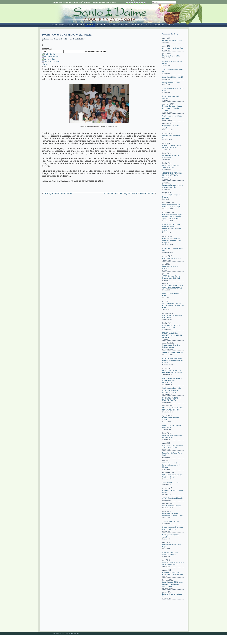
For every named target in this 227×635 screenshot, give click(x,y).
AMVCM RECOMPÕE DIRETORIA (172, 353)
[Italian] (139, 3)
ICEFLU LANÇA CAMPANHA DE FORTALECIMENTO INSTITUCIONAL (172, 380)
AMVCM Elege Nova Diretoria (172, 498)
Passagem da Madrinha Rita (172, 40)
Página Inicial (58, 25)
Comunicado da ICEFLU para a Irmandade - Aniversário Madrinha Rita (172, 584)
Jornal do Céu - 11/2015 (170, 483)
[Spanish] (144, 3)
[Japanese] (142, 3)
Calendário (159, 25)
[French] (134, 3)
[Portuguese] (127, 3)
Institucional (137, 25)
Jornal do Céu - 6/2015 (170, 521)
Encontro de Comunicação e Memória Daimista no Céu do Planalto (172, 361)
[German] (137, 3)
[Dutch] (129, 3)
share (44, 64)
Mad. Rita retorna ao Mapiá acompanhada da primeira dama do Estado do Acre (172, 217)
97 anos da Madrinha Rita (171, 56)
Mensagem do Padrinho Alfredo (58, 193)
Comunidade (123, 25)
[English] (132, 3)
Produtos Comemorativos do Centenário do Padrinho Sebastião (172, 108)
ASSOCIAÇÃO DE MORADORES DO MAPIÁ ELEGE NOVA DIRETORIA (172, 175)
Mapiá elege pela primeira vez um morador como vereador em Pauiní (171, 390)
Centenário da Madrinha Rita (172, 48)
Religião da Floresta (106, 25)
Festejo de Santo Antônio (171, 83)
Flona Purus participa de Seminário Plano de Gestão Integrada (171, 241)
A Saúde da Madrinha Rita (171, 258)
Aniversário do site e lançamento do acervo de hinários (128, 193)
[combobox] (164, 2)
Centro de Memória (75, 25)
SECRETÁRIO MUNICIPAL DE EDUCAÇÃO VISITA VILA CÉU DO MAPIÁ (173, 306)
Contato (170, 25)
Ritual (148, 25)
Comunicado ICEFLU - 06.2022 (172, 77)
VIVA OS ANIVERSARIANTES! (171, 506)
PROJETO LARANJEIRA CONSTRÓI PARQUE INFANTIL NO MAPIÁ (172, 335)
